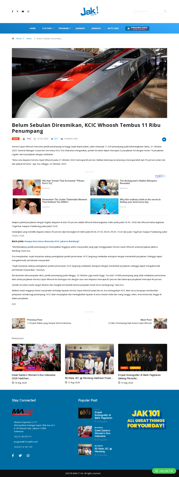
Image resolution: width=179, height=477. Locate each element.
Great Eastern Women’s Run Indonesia (102, 433)
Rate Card (113, 28)
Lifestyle (135, 368)
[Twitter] (17, 11)
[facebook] (12, 11)
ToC (29, 138)
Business (19, 368)
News (29, 38)
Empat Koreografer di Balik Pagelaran (103, 415)
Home (33, 28)
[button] (164, 471)
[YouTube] (23, 11)
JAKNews (80, 28)
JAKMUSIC (96, 28)
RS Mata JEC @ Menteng (103, 450)
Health (31, 368)
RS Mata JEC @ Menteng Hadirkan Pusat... (89, 378)
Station (46, 28)
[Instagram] (28, 11)
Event (124, 368)
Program (64, 28)
